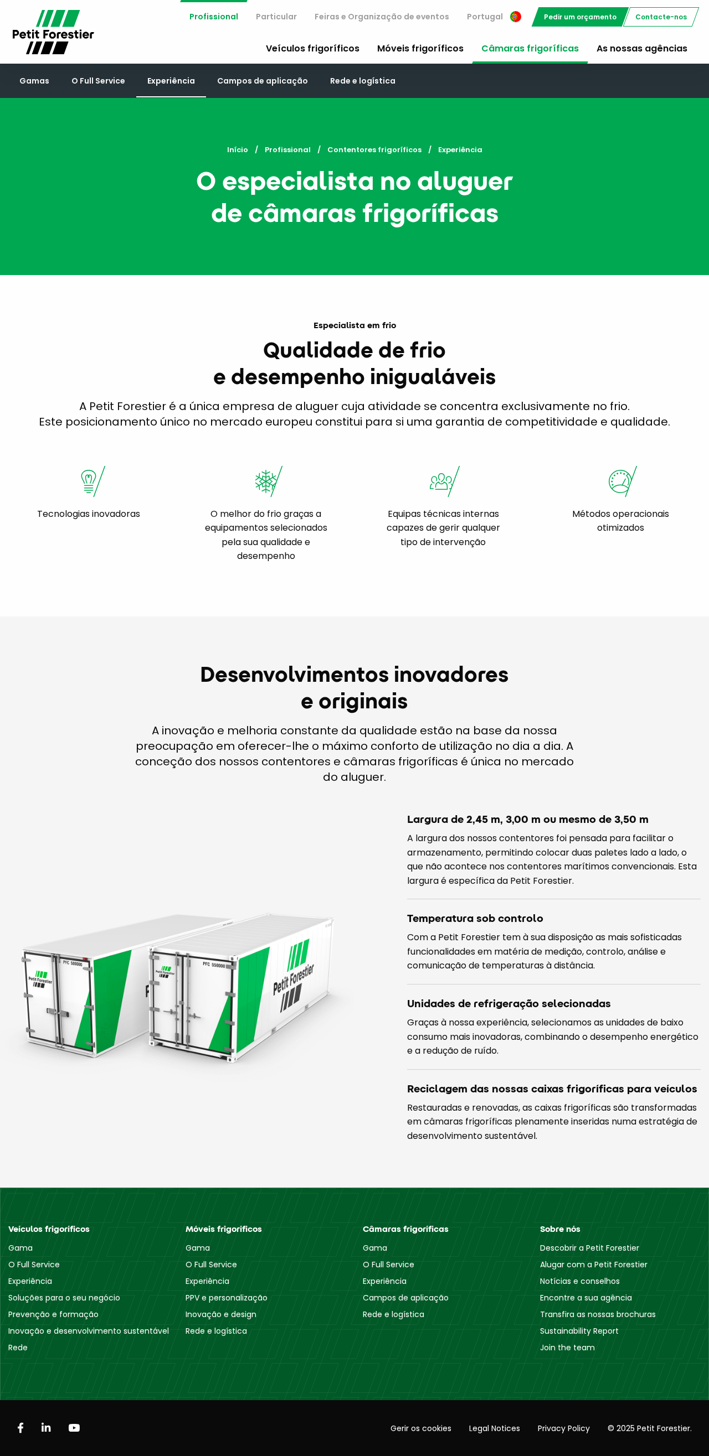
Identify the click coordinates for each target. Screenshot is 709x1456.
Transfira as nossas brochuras (598, 1314)
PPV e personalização (227, 1297)
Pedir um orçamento (580, 17)
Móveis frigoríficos (420, 48)
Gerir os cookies (421, 1428)
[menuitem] (214, 16)
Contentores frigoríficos (374, 149)
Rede (18, 1347)
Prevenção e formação (53, 1314)
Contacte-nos (661, 17)
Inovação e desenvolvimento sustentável (88, 1330)
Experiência (171, 80)
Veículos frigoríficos (312, 48)
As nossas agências (642, 48)
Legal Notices (494, 1428)
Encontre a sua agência (586, 1297)
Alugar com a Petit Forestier (594, 1264)
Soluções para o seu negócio (64, 1297)
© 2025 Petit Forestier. (650, 1428)
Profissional (213, 16)
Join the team (567, 1347)
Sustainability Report (579, 1330)
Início (237, 149)
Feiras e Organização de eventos (382, 16)
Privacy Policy (564, 1428)
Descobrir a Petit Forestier (589, 1247)
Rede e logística (362, 80)
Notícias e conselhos (580, 1281)
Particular (276, 16)
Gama (20, 1247)
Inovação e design (221, 1314)
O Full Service (98, 80)
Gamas (34, 80)
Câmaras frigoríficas (530, 48)
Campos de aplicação (262, 80)
